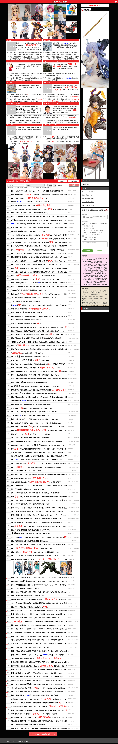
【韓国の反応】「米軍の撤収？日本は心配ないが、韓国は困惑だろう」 (35, 393)
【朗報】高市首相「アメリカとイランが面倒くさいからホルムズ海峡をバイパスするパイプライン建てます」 (42, 669)
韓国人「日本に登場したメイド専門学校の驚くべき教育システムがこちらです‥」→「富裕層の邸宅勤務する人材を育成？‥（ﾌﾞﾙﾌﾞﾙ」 (62, 59)
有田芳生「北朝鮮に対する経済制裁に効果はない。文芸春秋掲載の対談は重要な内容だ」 (36, 522)
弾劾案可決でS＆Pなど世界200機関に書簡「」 (31, 205)
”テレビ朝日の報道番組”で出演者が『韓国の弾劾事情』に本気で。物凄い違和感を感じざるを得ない (42, 209)
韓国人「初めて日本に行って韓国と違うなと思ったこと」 (30, 606)
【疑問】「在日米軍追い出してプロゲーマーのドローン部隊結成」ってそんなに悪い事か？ (37, 677)
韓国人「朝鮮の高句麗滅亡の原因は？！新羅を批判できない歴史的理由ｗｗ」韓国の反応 (36, 441)
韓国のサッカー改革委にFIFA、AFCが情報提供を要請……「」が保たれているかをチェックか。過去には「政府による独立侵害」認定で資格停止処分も (28, 47)
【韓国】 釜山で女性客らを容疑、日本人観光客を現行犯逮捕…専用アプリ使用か (35, 695)
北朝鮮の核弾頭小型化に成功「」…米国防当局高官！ (36, 481)
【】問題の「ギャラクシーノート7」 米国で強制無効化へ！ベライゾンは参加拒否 (39, 304)
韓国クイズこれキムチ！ (88, 205)
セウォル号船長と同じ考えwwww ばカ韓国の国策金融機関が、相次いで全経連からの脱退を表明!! (39, 378)
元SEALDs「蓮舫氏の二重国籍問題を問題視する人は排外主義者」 (30, 290)
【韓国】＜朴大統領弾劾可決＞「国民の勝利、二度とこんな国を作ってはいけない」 (35, 375)
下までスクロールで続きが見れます (42, 734)
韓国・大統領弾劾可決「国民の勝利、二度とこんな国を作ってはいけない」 (36, 385)
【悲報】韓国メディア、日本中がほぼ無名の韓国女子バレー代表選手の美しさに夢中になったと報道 (28, 66)
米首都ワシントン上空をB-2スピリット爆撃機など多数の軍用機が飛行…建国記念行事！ (39, 728)
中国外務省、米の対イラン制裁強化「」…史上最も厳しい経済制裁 (34, 713)
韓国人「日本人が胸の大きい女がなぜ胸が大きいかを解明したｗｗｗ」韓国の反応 (34, 412)
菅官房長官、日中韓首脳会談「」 (31, 308)
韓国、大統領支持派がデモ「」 (29, 198)
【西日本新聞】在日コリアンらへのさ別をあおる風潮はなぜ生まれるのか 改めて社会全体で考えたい (40, 227)
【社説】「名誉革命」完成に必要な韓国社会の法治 (29, 382)
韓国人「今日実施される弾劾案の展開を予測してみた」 (30, 540)
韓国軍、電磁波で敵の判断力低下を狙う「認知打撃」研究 (27, 595)
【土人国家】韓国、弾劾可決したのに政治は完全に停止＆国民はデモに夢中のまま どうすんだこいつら (41, 257)
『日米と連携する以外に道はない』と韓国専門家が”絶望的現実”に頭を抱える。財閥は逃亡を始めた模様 (43, 271)
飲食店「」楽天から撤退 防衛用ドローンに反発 (62, 141)
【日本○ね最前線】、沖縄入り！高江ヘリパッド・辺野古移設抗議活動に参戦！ (37, 422)
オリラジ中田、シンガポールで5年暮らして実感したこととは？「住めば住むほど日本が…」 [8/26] (40, 643)
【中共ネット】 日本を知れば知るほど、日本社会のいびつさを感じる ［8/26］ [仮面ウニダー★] (41, 580)
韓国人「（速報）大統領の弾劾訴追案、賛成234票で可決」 (31, 529)
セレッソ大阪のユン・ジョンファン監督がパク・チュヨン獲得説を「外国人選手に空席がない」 (40, 242)
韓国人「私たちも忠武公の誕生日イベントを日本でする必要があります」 (32, 437)
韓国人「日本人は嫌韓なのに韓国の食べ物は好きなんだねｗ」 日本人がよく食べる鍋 (39, 500)
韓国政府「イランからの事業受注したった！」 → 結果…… (30, 433)
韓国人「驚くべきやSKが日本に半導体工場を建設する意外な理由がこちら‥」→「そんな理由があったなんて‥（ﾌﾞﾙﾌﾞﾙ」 (65, 45)
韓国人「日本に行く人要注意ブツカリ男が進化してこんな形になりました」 (32, 647)
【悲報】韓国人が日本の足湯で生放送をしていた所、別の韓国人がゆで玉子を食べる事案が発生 (28, 87)
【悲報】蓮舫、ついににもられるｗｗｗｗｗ (31, 360)
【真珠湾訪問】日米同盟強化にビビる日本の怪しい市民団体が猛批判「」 (43, 389)
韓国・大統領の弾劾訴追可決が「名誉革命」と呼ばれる (30, 356)
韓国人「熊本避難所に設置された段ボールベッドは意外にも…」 (29, 724)
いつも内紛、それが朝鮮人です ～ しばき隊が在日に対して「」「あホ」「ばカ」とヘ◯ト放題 (41, 260)
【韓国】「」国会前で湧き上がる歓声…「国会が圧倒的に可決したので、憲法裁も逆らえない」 (44, 345)
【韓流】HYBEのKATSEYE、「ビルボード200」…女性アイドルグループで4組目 (37, 654)
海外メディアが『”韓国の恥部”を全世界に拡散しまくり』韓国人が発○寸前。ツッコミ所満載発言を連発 (41, 246)
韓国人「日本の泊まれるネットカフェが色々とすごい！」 (27, 471)
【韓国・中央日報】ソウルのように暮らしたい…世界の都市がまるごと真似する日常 (35, 618)
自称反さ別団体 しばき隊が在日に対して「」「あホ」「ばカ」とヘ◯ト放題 (35, 279)
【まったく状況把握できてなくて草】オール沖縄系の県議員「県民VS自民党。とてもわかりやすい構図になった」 (44, 610)
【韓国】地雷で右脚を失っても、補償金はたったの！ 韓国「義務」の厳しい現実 (40, 238)
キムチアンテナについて (88, 191)
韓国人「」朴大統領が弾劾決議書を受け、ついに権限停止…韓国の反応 (37, 249)
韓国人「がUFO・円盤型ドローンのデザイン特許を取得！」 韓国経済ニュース (36, 459)
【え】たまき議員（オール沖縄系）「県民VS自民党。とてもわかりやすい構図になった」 (37, 673)
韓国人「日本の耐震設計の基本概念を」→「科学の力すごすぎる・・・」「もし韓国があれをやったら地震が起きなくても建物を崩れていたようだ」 (28, 111)
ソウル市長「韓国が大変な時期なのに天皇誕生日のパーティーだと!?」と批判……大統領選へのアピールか (41, 452)
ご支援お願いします (95, 6)
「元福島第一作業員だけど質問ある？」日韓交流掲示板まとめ (30, 415)
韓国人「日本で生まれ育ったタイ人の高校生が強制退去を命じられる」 (31, 504)
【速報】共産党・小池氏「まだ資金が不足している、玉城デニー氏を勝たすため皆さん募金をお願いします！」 (43, 651)
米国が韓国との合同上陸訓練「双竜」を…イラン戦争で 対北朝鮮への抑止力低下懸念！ (38, 687)
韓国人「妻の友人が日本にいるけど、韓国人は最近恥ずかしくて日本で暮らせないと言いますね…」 (39, 264)
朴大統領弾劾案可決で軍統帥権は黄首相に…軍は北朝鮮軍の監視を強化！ (32, 404)
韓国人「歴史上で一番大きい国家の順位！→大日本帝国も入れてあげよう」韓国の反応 (36, 338)
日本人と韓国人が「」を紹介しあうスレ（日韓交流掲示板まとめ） (35, 551)
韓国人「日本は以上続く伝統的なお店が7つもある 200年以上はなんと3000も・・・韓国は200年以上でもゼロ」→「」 (26, 122)
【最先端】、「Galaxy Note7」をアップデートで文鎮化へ (30, 202)
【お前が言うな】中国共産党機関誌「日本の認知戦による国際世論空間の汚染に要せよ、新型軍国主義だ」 (44, 702)
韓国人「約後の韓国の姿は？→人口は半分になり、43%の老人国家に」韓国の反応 (37, 511)
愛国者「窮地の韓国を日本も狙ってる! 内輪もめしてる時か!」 (29, 489)
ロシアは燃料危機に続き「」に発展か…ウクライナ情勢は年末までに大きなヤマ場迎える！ (65, 66)
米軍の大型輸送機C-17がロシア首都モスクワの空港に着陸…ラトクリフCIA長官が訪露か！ (37, 640)
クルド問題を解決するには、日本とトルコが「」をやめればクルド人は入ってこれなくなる (43, 717)
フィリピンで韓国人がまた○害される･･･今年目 (26, 323)
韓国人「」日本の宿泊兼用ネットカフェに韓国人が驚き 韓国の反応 (37, 467)
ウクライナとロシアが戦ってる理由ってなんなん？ (25, 588)
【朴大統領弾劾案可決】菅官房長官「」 (29, 478)
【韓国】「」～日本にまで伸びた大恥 (33, 275)
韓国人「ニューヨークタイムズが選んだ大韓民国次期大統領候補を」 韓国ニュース (43, 363)
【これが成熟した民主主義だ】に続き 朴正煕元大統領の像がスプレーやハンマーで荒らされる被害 (41, 426)
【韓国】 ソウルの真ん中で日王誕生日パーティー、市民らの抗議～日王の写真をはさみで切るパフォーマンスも (45, 334)
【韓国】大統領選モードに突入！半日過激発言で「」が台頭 (35, 367)
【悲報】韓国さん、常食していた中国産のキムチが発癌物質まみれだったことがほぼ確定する (38, 614)
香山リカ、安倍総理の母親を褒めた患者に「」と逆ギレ (40, 559)
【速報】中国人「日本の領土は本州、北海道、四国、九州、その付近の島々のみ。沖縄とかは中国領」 (40, 577)
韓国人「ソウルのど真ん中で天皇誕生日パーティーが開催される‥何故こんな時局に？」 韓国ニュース (41, 555)
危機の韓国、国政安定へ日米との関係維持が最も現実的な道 (28, 231)
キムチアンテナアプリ (88, 202)
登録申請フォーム (87, 195)
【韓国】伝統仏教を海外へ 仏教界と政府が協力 (27, 312)
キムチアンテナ (46, 1)
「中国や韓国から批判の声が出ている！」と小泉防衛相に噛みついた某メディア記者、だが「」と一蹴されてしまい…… (62, 96)
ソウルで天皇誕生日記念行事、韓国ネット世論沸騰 (25, 301)
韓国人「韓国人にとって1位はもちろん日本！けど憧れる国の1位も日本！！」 (37, 330)
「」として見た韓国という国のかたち (27, 352)
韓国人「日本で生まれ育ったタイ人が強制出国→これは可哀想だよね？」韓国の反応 (35, 493)
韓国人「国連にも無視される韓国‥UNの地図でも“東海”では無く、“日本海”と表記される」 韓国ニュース (41, 397)
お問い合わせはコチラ (88, 198)
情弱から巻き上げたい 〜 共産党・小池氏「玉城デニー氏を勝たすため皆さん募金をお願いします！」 (41, 629)
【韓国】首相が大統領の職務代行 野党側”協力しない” (27, 319)
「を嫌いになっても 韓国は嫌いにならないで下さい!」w (30, 533)
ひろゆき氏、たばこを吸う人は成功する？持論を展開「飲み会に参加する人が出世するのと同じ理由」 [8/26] (43, 603)
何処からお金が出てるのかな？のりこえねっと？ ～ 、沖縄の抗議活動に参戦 (37, 190)
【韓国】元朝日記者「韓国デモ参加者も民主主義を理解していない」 (31, 213)
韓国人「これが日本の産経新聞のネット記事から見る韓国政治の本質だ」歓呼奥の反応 (36, 518)
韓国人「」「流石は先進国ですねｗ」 (33, 548)
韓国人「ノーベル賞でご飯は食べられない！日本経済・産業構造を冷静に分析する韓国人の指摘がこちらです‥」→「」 (62, 54)
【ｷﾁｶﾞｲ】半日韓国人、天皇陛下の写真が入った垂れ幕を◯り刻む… (32, 408)
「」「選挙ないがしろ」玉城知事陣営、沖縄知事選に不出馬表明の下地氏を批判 (39, 621)
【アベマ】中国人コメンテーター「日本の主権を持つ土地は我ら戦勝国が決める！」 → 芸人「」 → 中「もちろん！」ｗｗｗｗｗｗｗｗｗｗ (62, 118)
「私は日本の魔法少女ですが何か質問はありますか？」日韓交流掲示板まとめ (33, 297)
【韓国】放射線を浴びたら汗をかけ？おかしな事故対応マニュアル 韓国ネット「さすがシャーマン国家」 (43, 283)
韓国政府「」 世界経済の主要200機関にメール (39, 430)
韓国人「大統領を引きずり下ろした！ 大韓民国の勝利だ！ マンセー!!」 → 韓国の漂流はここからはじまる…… (42, 485)
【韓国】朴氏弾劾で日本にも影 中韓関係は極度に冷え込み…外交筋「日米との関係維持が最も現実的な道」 (42, 286)
